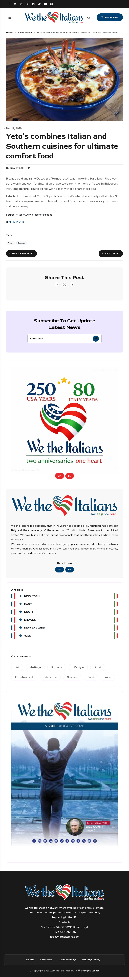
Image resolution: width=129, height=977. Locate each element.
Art (17, 667)
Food (10, 243)
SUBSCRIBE (111, 17)
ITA (59, 475)
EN (69, 475)
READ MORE (16, 221)
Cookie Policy (67, 959)
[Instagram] (27, 4)
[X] (15, 4)
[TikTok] (39, 4)
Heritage (35, 667)
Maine (21, 243)
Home (9, 32)
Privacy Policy (91, 959)
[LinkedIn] (21, 4)
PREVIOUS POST (23, 253)
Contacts (46, 959)
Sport (97, 667)
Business (56, 667)
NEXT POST (112, 253)
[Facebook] (9, 4)
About (30, 959)
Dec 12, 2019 (14, 128)
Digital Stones (91, 970)
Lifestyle (78, 667)
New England (25, 32)
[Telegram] (33, 4)
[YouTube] (45, 4)
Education (50, 677)
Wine (108, 677)
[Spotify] (51, 4)
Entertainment (24, 677)
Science (72, 677)
